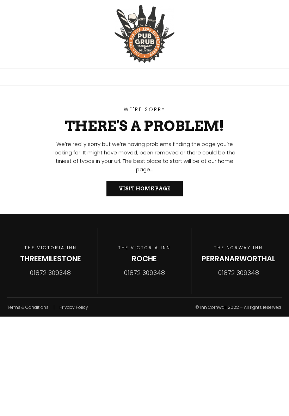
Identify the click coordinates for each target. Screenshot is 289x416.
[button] (144, 77)
